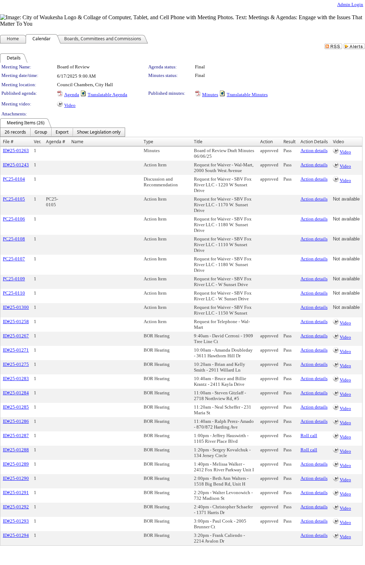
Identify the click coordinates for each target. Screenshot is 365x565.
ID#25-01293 (16, 521)
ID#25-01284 (16, 392)
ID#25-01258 (16, 321)
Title (198, 142)
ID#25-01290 (16, 478)
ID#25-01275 (16, 364)
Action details (314, 150)
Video (70, 105)
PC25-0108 (14, 239)
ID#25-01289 (16, 464)
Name (77, 142)
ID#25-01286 (16, 421)
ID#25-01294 (16, 535)
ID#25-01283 (16, 378)
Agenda (71, 94)
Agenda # (55, 142)
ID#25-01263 (16, 150)
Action (266, 142)
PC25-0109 (14, 278)
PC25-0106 (14, 219)
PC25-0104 (14, 179)
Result (289, 142)
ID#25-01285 (16, 407)
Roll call (308, 435)
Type (148, 142)
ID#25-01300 (16, 307)
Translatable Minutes (247, 94)
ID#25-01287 (16, 435)
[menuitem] (15, 132)
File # (8, 142)
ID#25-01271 (16, 350)
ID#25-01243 (16, 164)
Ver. (37, 142)
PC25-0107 (14, 258)
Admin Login (350, 4)
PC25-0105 (14, 199)
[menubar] (62, 132)
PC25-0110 (14, 293)
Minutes (210, 94)
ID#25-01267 (16, 335)
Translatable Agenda (107, 94)
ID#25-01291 (16, 492)
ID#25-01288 (16, 449)
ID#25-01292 (16, 506)
